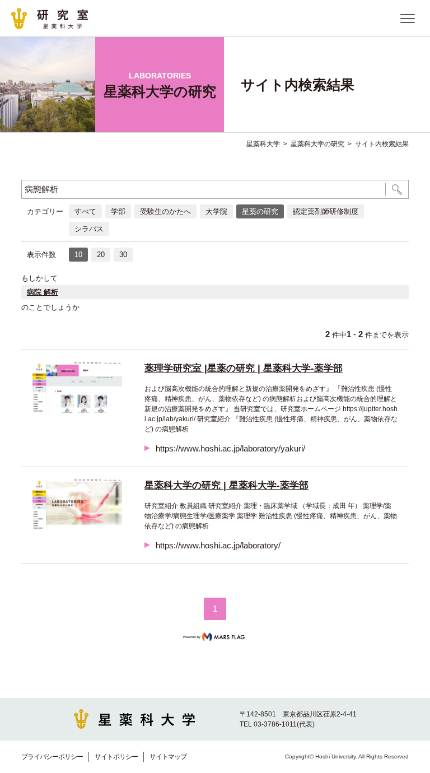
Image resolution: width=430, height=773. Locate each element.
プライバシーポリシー (52, 757)
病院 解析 (42, 292)
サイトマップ (167, 757)
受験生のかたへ (165, 211)
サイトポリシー (116, 757)
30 (123, 254)
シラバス (89, 229)
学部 (118, 211)
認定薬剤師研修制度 (325, 211)
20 (101, 254)
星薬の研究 (260, 211)
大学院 (216, 211)
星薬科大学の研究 (317, 144)
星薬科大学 (263, 144)
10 (78, 254)
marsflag (215, 637)
